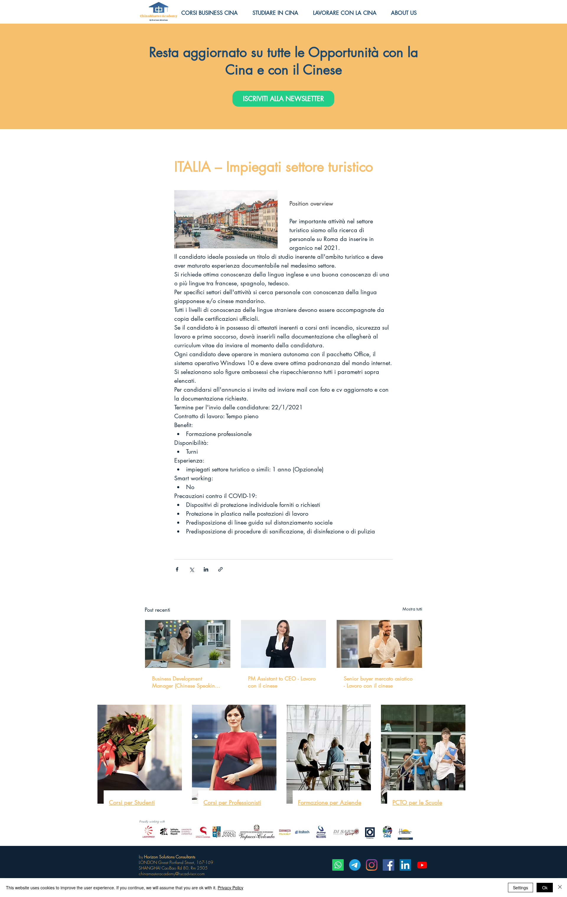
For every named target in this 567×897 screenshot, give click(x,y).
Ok (545, 888)
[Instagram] (371, 865)
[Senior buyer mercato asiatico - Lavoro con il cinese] (379, 644)
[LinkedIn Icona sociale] (405, 865)
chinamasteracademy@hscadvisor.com (172, 873)
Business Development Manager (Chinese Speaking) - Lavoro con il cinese (187, 682)
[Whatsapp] (338, 865)
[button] (408, 13)
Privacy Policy (230, 888)
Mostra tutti (412, 609)
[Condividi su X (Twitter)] (191, 569)
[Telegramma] (355, 865)
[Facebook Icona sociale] (388, 865)
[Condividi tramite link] (220, 569)
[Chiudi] (559, 887)
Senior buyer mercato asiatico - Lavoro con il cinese (378, 682)
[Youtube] (422, 865)
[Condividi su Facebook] (177, 569)
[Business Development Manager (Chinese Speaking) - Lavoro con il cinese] (187, 644)
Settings (520, 888)
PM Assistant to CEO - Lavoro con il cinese (282, 682)
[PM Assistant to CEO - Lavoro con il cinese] (283, 644)
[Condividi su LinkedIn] (206, 569)
